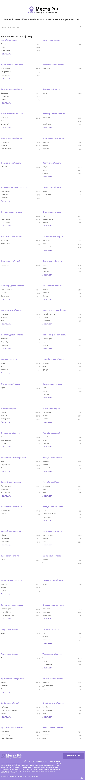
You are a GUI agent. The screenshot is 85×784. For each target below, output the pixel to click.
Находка (45, 419)
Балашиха (45, 292)
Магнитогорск (47, 710)
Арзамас (45, 317)
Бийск (3, 47)
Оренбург (45, 363)
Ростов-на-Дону (47, 535)
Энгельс (4, 587)
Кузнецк (45, 391)
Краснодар (46, 240)
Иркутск (45, 166)
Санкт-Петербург (7, 289)
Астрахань (46, 68)
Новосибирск (47, 338)
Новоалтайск (5, 50)
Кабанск (45, 464)
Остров (3, 443)
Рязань (3, 559)
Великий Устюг (6, 148)
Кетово (44, 268)
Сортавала (4, 489)
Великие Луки (6, 440)
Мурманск (4, 314)
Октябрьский (5, 419)
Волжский (45, 121)
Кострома (4, 240)
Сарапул (4, 689)
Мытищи (45, 296)
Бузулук (45, 369)
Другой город (55, 761)
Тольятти (45, 563)
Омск (3, 363)
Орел (3, 387)
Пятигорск (46, 612)
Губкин (3, 99)
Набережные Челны (49, 514)
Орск (44, 366)
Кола (3, 320)
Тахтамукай (5, 124)
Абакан (3, 535)
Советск (45, 222)
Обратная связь (29, 761)
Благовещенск (47, 44)
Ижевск (3, 682)
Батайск (45, 538)
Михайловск (46, 615)
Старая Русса (5, 342)
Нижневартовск (47, 664)
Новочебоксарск (7, 738)
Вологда (4, 145)
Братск (44, 170)
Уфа (2, 461)
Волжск (3, 514)
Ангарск (45, 173)
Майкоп (4, 121)
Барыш (44, 689)
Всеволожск (5, 296)
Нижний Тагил (6, 612)
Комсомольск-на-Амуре (9, 710)
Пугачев (3, 590)
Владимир (4, 117)
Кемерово (4, 216)
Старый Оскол (6, 96)
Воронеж (45, 142)
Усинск (44, 492)
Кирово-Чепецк (47, 219)
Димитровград (47, 685)
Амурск (3, 713)
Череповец (5, 142)
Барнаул (4, 44)
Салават (4, 468)
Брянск (44, 93)
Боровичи (4, 338)
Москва (45, 289)
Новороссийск (47, 247)
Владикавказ (46, 194)
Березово (45, 148)
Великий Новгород (7, 615)
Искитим (45, 345)
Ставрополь (46, 609)
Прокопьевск (5, 222)
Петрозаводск (6, 486)
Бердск (44, 342)
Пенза (44, 387)
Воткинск (4, 685)
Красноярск (5, 265)
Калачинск (4, 369)
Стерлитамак (5, 464)
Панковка (4, 345)
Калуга (44, 191)
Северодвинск (6, 71)
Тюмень (45, 658)
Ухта (44, 489)
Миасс (44, 713)
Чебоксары (5, 731)
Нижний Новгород (48, 314)
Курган (44, 265)
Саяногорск (5, 538)
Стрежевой (46, 640)
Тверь (3, 633)
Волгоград (46, 117)
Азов (44, 541)
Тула (2, 658)
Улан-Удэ (45, 461)
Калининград (5, 191)
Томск (44, 633)
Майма (44, 440)
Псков (3, 437)
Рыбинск (45, 735)
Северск (45, 636)
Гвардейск (4, 194)
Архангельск (5, 68)
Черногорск (5, 541)
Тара (2, 366)
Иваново (4, 166)
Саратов (4, 584)
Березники (5, 415)
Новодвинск (5, 75)
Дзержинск (46, 320)
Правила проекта (42, 761)
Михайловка (46, 124)
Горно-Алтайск (47, 437)
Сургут (44, 661)
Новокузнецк (5, 219)
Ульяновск (46, 682)
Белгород (4, 93)
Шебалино (46, 443)
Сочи (44, 243)
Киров (44, 216)
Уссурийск (45, 415)
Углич (44, 738)
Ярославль (46, 731)
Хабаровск (4, 707)
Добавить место (73, 756)
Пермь (3, 412)
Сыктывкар (46, 486)
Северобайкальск (48, 468)
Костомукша (5, 492)
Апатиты (4, 317)
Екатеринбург (6, 609)
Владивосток (46, 412)
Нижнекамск (46, 517)
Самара (45, 559)
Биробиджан (5, 243)
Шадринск (46, 271)
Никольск (45, 394)
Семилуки (45, 145)
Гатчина (4, 292)
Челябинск (46, 707)
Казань (44, 510)
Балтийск (4, 197)
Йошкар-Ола (5, 510)
